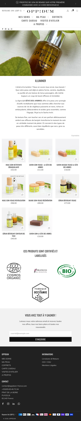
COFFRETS (57, 17)
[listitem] (40, 3)
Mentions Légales (49, 365)
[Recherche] (77, 11)
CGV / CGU (46, 362)
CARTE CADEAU (29, 20)
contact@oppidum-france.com (14, 386)
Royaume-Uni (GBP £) (12, 10)
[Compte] (68, 11)
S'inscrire (40, 339)
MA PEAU (41, 17)
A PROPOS (39, 24)
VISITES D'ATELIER (49, 20)
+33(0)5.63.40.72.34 (10, 389)
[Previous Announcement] (5, 3)
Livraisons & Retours (50, 359)
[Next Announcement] (75, 3)
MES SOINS (24, 17)
